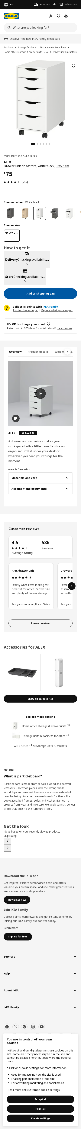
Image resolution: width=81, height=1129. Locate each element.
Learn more (11, 928)
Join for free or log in (25, 310)
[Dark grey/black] (10, 213)
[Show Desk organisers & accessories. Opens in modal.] (22, 672)
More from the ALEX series (20, 156)
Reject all (40, 1108)
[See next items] (67, 352)
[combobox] (39, 27)
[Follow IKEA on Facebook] (7, 1027)
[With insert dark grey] (54, 213)
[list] (40, 586)
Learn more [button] (64, 328)
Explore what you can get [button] (57, 310)
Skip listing (10, 835)
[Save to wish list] (73, 66)
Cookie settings (40, 1118)
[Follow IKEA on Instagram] (33, 1027)
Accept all (41, 1099)
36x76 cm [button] (62, 166)
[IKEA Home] (11, 16)
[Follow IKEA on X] (15, 1027)
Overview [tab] (15, 351)
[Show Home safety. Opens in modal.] (59, 672)
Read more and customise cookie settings (34, 1090)
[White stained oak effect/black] (25, 213)
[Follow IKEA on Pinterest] (24, 1027)
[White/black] (39, 213)
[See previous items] (7, 841)
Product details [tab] (38, 351)
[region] (40, 98)
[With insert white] (69, 213)
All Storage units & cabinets (50, 746)
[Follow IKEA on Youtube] (41, 1027)
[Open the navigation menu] (73, 16)
